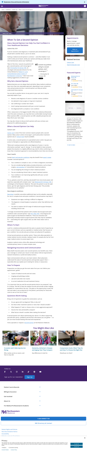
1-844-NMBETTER (43, 419)
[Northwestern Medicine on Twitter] (13, 372)
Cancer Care (70, 62)
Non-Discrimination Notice (9, 431)
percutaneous (20, 167)
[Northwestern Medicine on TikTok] (31, 372)
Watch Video (71, 145)
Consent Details (5, 449)
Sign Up (29, 377)
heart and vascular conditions (20, 157)
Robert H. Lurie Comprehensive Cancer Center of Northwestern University (17, 74)
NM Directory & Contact (43, 423)
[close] (84, 2)
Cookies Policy (14, 449)
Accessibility (5, 434)
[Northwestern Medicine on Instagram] (19, 372)
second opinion (29, 322)
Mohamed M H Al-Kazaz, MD (43, 182)
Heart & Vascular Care (73, 65)
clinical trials (20, 137)
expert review (47, 157)
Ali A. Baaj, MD (35, 213)
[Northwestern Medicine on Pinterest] (36, 372)
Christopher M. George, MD (18, 68)
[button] (1, 5)
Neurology (10, 194)
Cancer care (10, 133)
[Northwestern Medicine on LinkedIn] (25, 372)
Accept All (76, 443)
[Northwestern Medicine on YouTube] (42, 372)
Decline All (76, 446)
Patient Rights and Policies (9, 429)
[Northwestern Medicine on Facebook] (7, 372)
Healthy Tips (7, 33)
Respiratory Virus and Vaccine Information (16, 2)
